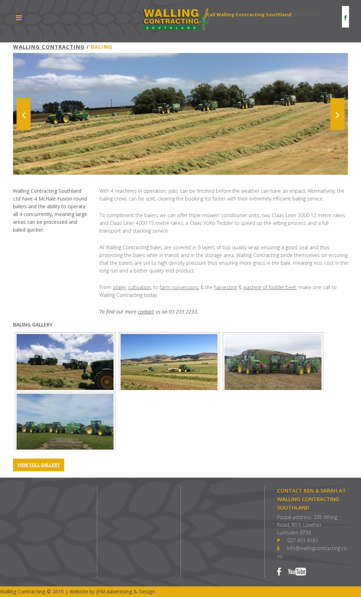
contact (146, 311)
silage (119, 287)
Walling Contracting (49, 46)
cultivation (139, 287)
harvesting (225, 287)
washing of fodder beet (269, 287)
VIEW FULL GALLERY (38, 465)
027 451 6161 (307, 14)
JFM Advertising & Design (125, 591)
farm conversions (179, 287)
